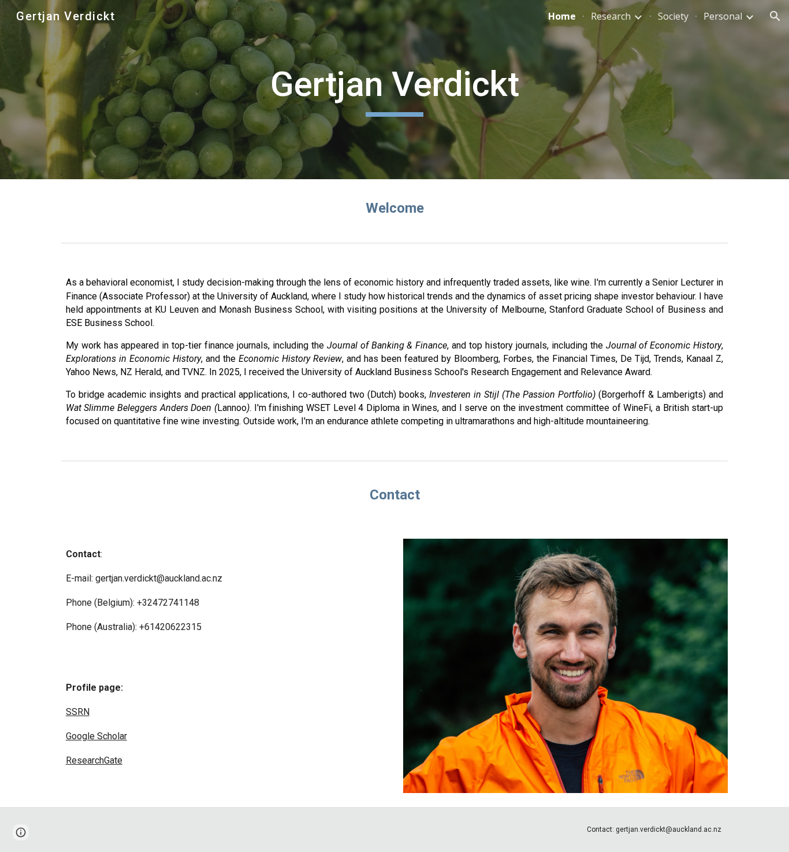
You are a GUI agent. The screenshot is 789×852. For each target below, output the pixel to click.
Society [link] (673, 16)
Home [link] (562, 16)
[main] (394, 89)
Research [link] (611, 16)
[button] (775, 16)
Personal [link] (723, 16)
